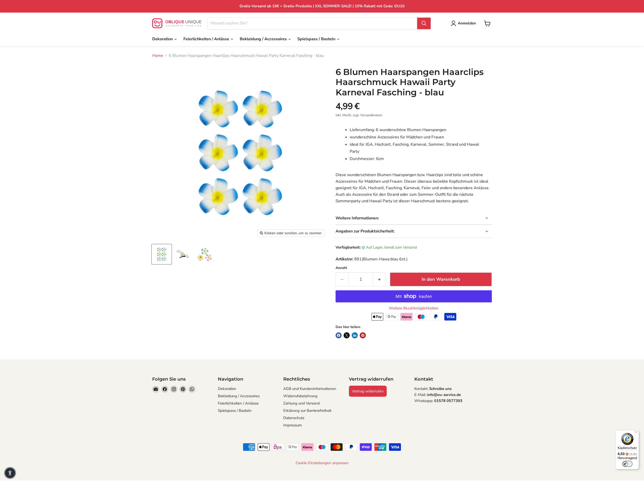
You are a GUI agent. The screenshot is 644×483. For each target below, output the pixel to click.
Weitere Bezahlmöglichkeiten (413, 308)
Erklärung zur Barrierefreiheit (307, 410)
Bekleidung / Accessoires (264, 39)
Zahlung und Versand (301, 403)
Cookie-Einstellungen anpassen (322, 463)
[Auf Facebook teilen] (339, 335)
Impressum (292, 425)
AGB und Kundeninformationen (309, 388)
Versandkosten (371, 115)
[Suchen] (424, 23)
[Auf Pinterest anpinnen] (363, 335)
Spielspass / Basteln (316, 39)
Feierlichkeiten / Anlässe (206, 39)
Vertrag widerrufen (368, 391)
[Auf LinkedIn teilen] (355, 335)
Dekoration (163, 39)
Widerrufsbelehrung (300, 395)
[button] (10, 473)
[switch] (627, 464)
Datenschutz (293, 417)
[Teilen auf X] (347, 335)
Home (157, 55)
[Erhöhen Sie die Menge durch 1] (379, 279)
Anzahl (341, 268)
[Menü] (636, 433)
